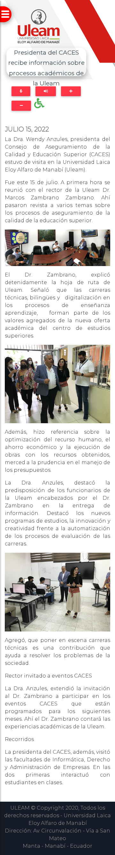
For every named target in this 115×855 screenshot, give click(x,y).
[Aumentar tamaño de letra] (70, 91)
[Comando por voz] (21, 91)
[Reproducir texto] (45, 91)
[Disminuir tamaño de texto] (21, 105)
